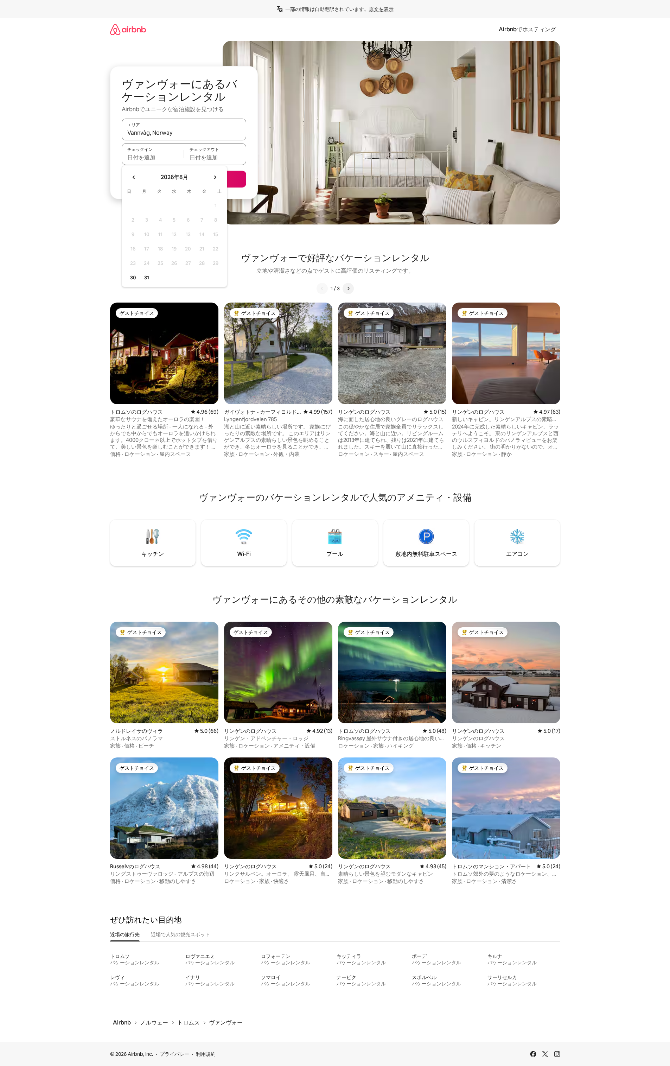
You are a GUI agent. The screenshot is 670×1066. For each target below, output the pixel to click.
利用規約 (206, 1054)
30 (133, 277)
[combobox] (184, 132)
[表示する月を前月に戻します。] (134, 177)
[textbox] (152, 157)
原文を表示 (381, 9)
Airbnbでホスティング (527, 29)
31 (146, 277)
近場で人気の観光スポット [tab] (180, 934)
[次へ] (348, 288)
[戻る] (322, 288)
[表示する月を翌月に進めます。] (215, 177)
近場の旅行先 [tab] (125, 934)
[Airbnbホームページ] (128, 29)
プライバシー (174, 1054)
